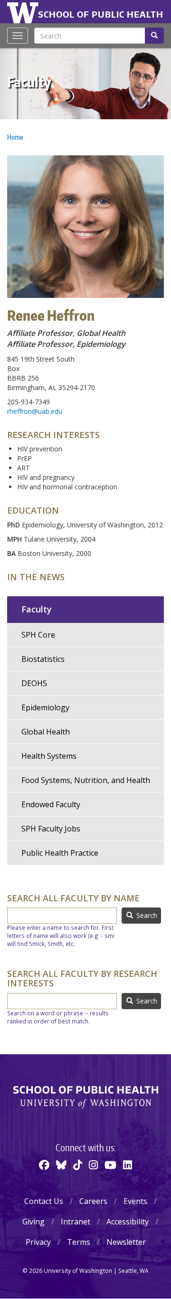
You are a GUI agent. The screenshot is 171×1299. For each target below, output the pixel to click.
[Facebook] (44, 1164)
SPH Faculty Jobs (50, 828)
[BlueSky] (61, 1164)
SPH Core (38, 635)
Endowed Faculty (50, 804)
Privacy (38, 1242)
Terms (78, 1242)
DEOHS (34, 683)
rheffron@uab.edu (34, 411)
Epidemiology (45, 707)
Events (135, 1201)
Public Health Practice (59, 853)
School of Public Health (100, 14)
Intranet (75, 1221)
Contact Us (43, 1201)
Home (15, 137)
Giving (33, 1221)
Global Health (45, 731)
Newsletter (126, 1242)
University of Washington (24, 12)
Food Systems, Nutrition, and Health (85, 780)
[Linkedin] (127, 1164)
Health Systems (48, 756)
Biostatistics (43, 659)
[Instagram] (93, 1164)
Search (145, 915)
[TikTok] (77, 1164)
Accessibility (127, 1221)
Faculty (29, 82)
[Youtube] (110, 1164)
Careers (93, 1201)
